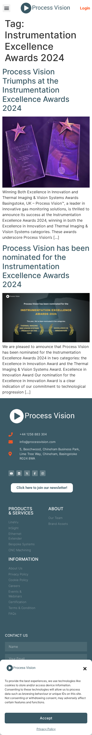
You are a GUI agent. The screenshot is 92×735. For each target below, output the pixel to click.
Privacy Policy (46, 729)
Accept (46, 718)
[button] (85, 668)
